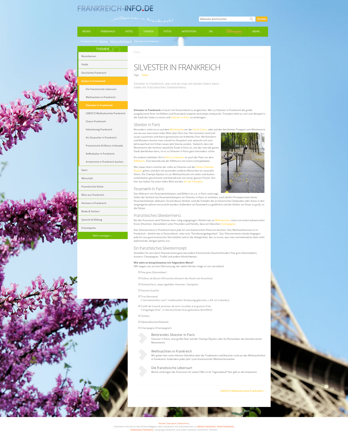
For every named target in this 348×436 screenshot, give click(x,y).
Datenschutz (183, 423)
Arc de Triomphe (193, 181)
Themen (148, 31)
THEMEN (102, 49)
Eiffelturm (139, 161)
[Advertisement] (102, 269)
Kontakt (162, 423)
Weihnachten (222, 220)
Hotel (129, 31)
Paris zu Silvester (174, 157)
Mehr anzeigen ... (102, 235)
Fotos (167, 31)
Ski (210, 31)
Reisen (86, 31)
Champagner (228, 224)
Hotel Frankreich (225, 426)
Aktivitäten (189, 31)
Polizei (141, 208)
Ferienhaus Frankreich (141, 429)
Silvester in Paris (180, 117)
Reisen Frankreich (206, 426)
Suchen (261, 19)
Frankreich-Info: (89, 41)
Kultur (145, 75)
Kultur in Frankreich (121, 41)
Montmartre (177, 129)
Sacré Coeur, (200, 129)
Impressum (171, 423)
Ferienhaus (108, 31)
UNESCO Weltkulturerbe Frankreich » (242, 391)
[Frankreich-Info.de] (115, 8)
